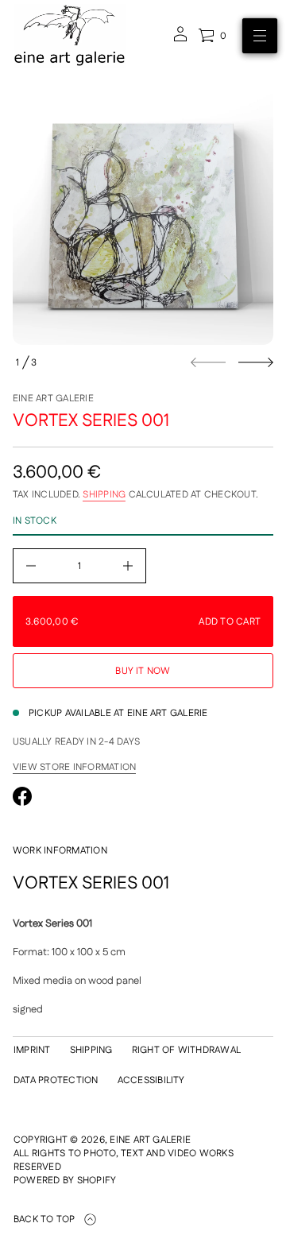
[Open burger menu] (259, 35)
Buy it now (142, 671)
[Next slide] (255, 362)
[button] (212, 35)
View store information (74, 767)
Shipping (104, 494)
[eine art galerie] (70, 36)
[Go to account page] (180, 39)
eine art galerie (53, 398)
